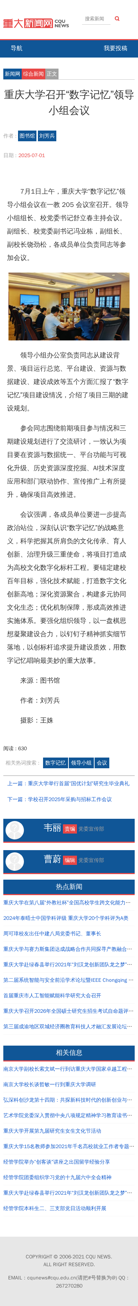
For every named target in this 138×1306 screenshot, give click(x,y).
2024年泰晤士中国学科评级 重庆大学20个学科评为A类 (65, 918)
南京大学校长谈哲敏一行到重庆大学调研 (49, 1084)
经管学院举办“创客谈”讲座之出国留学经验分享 (56, 1162)
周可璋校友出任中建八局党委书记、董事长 (52, 934)
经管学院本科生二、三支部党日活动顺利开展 (54, 1208)
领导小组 (81, 763)
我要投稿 (115, 48)
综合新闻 (33, 74)
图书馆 (27, 136)
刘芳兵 (47, 136)
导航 (16, 48)
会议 (102, 763)
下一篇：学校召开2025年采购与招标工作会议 (59, 799)
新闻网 (12, 74)
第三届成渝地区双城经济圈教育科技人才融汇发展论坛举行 (70, 1026)
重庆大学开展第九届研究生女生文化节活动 (52, 1131)
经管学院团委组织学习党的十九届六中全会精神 (57, 1177)
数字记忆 (55, 763)
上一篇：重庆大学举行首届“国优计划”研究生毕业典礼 (68, 783)
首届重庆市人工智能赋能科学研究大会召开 (52, 996)
